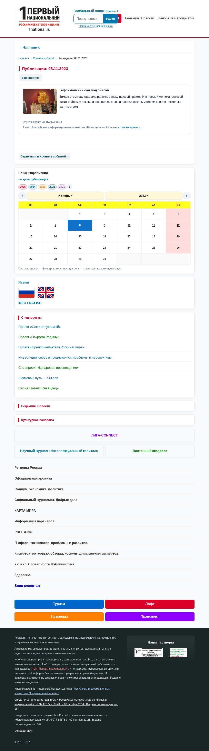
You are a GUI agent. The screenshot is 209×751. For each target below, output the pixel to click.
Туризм (59, 604)
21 (55, 247)
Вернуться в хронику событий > (44, 156)
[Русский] (26, 292)
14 (55, 236)
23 (104, 247)
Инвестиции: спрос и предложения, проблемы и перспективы (65, 357)
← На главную (29, 47)
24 (129, 247)
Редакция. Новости (35, 406)
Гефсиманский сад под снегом (84, 90)
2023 (42, 186)
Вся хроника (30, 77)
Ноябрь (64, 195)
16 (104, 236)
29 (80, 258)
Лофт (150, 604)
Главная (24, 58)
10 (129, 225)
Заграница (59, 616)
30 (104, 258)
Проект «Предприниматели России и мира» (51, 347)
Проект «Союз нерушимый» (39, 327)
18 (153, 236)
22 (80, 247)
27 (30, 258)
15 (80, 236)
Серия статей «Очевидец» (38, 388)
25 (153, 247)
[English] (46, 292)
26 (178, 247)
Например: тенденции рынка (96, 26)
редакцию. (103, 677)
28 (55, 258)
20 (30, 247)
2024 (33, 186)
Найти (110, 18)
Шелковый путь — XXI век (38, 378)
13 (30, 236)
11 (153, 225)
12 (178, 225)
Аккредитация (23, 730)
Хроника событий (43, 58)
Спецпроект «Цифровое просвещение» (48, 367)
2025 (23, 186)
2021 (62, 186)
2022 (52, 186)
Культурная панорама (37, 420)
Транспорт (150, 616)
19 (178, 236)
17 (129, 236)
